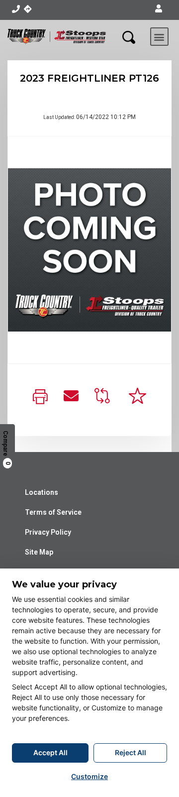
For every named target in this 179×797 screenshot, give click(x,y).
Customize (89, 776)
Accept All (50, 752)
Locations (41, 492)
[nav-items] (15, 9)
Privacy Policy (48, 532)
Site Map (39, 552)
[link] (40, 397)
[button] (158, 8)
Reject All (130, 752)
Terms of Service (53, 512)
